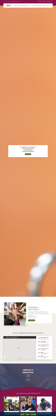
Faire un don (40, 1)
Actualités (33, 5)
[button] (4, 151)
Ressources (43, 5)
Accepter (22, 414)
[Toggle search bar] (50, 5)
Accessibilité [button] (48, 1)
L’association (16, 5)
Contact (47, 5)
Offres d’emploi (38, 5)
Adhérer (44, 1)
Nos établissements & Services (24, 5)
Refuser (27, 414)
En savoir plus (28, 154)
